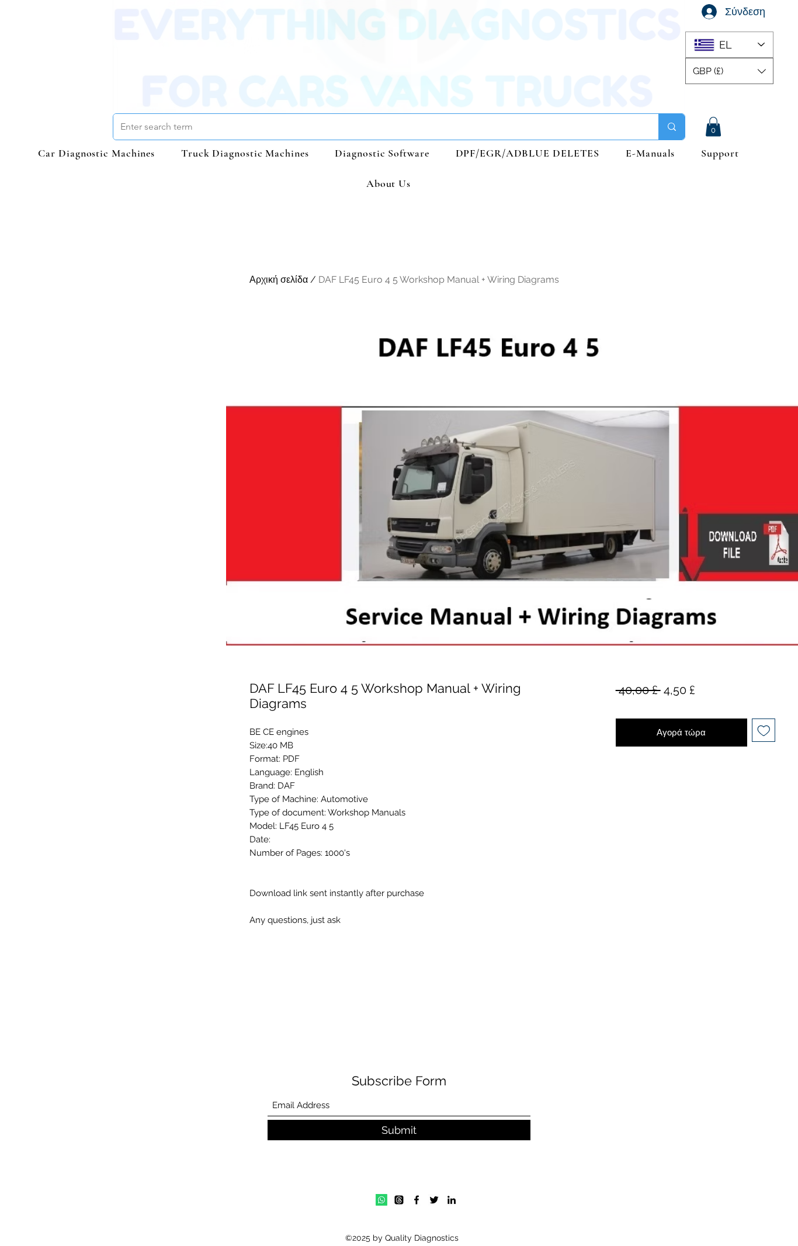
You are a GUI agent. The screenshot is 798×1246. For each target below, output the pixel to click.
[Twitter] (434, 1200)
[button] (729, 71)
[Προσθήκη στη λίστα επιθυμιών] (764, 730)
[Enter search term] (671, 127)
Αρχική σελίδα (278, 279)
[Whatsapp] (381, 1200)
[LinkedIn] (451, 1200)
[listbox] (729, 71)
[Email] (399, 1200)
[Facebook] (416, 1200)
